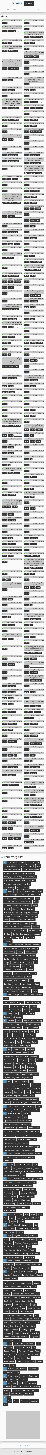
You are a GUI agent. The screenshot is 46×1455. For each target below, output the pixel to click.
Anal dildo (26, 884)
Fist (37, 1031)
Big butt (14, 930)
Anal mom (17, 884)
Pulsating (24, 1254)
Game (10, 319)
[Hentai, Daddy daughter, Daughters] (34, 677)
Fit (41, 1038)
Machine (32, 1193)
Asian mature (34, 870)
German (18, 1053)
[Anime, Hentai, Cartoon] (34, 105)
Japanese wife (21, 1128)
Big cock (7, 909)
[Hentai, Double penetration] (12, 224)
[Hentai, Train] (34, 316)
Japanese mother (10, 1120)
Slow (27, 1304)
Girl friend (12, 520)
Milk (33, 1182)
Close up (29, 962)
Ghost (10, 80)
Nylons (26, 1218)
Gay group (34, 102)
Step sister (25, 1294)
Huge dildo (8, 1095)
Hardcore (7, 1099)
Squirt (29, 1283)
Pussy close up (9, 1250)
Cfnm (28, 952)
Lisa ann (38, 1168)
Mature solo (25, 1200)
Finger (32, 1035)
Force (19, 1028)
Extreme (7, 1017)
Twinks (39, 1362)
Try (34, 1347)
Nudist (33, 1214)
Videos (24, 1379)
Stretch (6, 1319)
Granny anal (8, 1053)
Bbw (25, 173)
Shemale (24, 1275)
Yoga (9, 1401)
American (7, 873)
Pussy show (15, 1246)
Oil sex (20, 1232)
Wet (9, 1383)
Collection (12, 686)
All (33, 862)
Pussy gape (8, 1243)
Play (32, 435)
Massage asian (29, 1189)
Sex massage (35, 191)
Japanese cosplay (36, 37)
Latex (29, 1164)
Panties (32, 1250)
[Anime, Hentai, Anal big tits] (34, 413)
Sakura (33, 386)
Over (5, 1229)
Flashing (35, 1028)
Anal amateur (13, 232)
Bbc (32, 895)
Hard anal (15, 1103)
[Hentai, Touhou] (12, 451)
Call (12, 977)
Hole (21, 1092)
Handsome (36, 1085)
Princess (11, 337)
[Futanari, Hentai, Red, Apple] (12, 782)
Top (38, 1344)
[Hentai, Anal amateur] (12, 230)
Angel (25, 870)
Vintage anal (12, 724)
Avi (31, 625)
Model (29, 1204)
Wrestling (25, 1390)
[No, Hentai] (12, 577)
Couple (24, 980)
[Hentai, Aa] (12, 340)
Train (32, 319)
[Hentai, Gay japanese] (34, 153)
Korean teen (6, 507)
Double (12, 1003)
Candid (6, 959)
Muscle (13, 1196)
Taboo (6, 1351)
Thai (21, 1344)
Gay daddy (16, 1078)
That (28, 1347)
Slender (19, 1319)
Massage (32, 173)
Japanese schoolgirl (32, 1146)
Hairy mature (35, 1103)
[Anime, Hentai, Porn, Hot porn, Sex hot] (34, 584)
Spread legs (27, 1287)
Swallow (31, 1301)
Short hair (35, 1322)
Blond (10, 281)
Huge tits (17, 1095)
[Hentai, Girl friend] (12, 518)
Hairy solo (24, 1103)
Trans (37, 1351)
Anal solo (7, 870)
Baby (35, 902)
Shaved (39, 1275)
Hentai (4, 23)
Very (36, 1376)
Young (16, 1401)
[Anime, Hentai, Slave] (34, 439)
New (20, 1214)
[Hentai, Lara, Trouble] (34, 206)
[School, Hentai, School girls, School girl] (12, 254)
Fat (5, 1035)
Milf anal (30, 1196)
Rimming (7, 1268)
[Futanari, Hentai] (34, 194)
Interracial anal (13, 276)
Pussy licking (29, 1257)
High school (12, 378)
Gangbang (30, 1049)
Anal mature (8, 880)
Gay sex (7, 1078)
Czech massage (9, 952)
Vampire (17, 281)
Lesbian (10, 1164)
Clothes (15, 991)
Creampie (36, 945)
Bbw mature (24, 934)
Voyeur (10, 1376)
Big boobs (17, 905)
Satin (24, 1301)
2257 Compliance (18, 1451)
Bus (33, 891)
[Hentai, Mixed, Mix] (12, 753)
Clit (36, 962)
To (10, 1354)
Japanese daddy (36, 743)
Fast (26, 1035)
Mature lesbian (9, 1211)
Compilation (28, 56)
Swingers (7, 1308)
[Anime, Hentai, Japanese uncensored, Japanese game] (12, 323)
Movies (21, 1204)
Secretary (36, 1297)
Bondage (13, 895)
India (23, 1106)
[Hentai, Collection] (12, 684)
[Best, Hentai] (34, 715)
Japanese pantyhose (11, 1150)
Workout (14, 1394)
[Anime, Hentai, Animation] (34, 273)
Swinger (12, 1283)
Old (36, 1225)
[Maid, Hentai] (34, 253)
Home (6, 1088)
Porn (32, 497)
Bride (32, 43)
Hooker (6, 1103)
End (16, 1013)
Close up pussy (22, 959)
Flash (23, 1024)
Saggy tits (28, 1319)
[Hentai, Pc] (12, 352)
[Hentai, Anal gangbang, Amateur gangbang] (34, 159)
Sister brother (9, 1315)
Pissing (25, 1243)
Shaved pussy (32, 1271)
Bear (14, 909)
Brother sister (26, 902)
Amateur (22, 866)
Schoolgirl (25, 1326)
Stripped (7, 1329)
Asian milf (16, 870)
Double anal (35, 1010)
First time (7, 1038)
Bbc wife (25, 923)
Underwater (8, 1372)
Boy (32, 706)
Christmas (7, 973)
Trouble (37, 208)
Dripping (17, 995)
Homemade (15, 1088)
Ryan (36, 1261)
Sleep (32, 1275)
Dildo (6, 998)
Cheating (33, 959)
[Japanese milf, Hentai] (34, 553)
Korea (10, 1154)
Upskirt (10, 1369)
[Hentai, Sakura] (34, 384)
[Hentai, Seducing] (34, 236)
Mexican (22, 1196)
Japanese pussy (9, 1139)
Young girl (34, 1401)
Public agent (31, 1239)
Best (25, 718)
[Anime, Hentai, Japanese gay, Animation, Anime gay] (12, 136)
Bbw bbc (17, 927)
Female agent (25, 1045)
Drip (19, 1010)
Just (5, 1131)
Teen (9, 1344)
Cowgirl (30, 970)
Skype (34, 1304)
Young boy (24, 1401)
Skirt (21, 1312)
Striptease (7, 1304)
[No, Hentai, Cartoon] (34, 709)
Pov (17, 1239)
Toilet (16, 1344)
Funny (34, 1042)
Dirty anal (29, 1003)
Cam (22, 962)
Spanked (13, 1322)
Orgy (27, 1229)
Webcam (7, 1387)
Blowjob (7, 898)
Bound (33, 923)
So (20, 1322)
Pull (31, 1254)
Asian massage (13, 68)
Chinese (28, 945)
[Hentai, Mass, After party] (12, 535)
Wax (20, 1394)
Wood (32, 574)
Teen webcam (9, 1362)
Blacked (7, 902)
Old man (34, 1229)
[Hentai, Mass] (12, 826)
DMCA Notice (29, 1451)
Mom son (20, 1182)
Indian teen (17, 1110)
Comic (33, 226)
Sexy (18, 1315)
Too (17, 1358)
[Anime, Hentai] (34, 88)
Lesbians (33, 1171)
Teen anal (22, 1351)
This (10, 120)
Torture (26, 1362)
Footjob (27, 1028)
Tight (16, 1347)
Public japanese (36, 295)
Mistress (37, 1204)
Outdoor (20, 1229)
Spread (15, 1271)
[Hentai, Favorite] (12, 88)
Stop (23, 1308)
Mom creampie (19, 1179)
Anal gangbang (35, 163)
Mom (10, 1179)
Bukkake (22, 909)
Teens (13, 1365)
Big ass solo (21, 920)
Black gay (33, 916)
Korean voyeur (27, 1154)
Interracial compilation (31, 1110)
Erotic (22, 1013)
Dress (6, 1006)
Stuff (9, 1271)
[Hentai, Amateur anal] (34, 765)
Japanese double (36, 805)
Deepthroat (15, 1006)
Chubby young (25, 991)
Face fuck (26, 1042)
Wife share (29, 1394)
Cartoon (39, 108)
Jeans (11, 1131)
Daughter (25, 1006)
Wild (20, 1387)
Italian (39, 1106)
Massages (7, 1200)
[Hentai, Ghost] (12, 78)
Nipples (21, 1221)
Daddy (37, 1003)
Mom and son (6, 426)
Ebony (10, 1013)
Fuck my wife (33, 1038)
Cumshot (7, 970)
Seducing (33, 238)
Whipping (36, 1387)
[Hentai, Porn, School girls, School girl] (34, 493)
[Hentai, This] (34, 486)
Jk (31, 459)
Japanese (26, 1113)
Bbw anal (15, 902)
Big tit (27, 937)
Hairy (9, 1081)
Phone (6, 1246)
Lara (32, 208)
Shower (6, 1290)
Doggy (33, 1006)
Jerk (21, 1146)
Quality (15, 120)
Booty (6, 930)
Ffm (15, 1035)
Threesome (30, 1344)
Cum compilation (19, 970)
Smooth (7, 1279)
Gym (31, 1053)
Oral (5, 1232)
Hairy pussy (36, 1092)
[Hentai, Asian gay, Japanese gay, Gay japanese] (12, 27)
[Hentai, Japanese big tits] (34, 259)
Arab (28, 862)
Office (12, 1229)
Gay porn (19, 1056)
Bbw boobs (35, 934)
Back (6, 937)
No (3, 179)
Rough (21, 1268)
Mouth (6, 1207)
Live (5, 1171)
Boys (12, 937)
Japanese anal (13, 155)
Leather (21, 1168)
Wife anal (27, 1387)
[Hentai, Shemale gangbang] (12, 547)
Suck (30, 1315)
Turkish (30, 1354)
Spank (16, 1304)
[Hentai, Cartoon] (34, 123)
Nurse (6, 1221)
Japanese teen (7, 309)
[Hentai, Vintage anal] (12, 721)
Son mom (7, 1333)
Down (26, 1010)
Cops (29, 984)
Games (11, 514)
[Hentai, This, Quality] (12, 117)
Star (11, 1326)
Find (29, 1024)
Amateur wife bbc (10, 866)
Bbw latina (17, 916)
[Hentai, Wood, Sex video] (34, 571)
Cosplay (30, 966)
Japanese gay (13, 51)
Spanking (7, 1275)
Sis (35, 1287)
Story (33, 1290)
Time (23, 1347)
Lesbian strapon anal (11, 1175)
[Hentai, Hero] (12, 727)
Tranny (13, 1351)
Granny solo (31, 1067)
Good (24, 1074)
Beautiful (7, 916)
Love (35, 1164)
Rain (28, 1268)
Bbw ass (31, 920)
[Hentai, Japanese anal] (12, 153)
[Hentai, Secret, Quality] (12, 241)
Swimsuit (16, 1308)
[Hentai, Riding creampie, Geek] (12, 469)
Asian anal (31, 880)
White (6, 1394)
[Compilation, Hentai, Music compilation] (34, 53)
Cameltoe (7, 984)
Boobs (10, 891)
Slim (13, 1319)
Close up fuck (18, 973)
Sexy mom (34, 1337)
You (5, 1404)
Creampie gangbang (23, 977)
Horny (25, 1095)
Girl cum (7, 1070)
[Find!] (37, 9)
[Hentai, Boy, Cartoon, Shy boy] (34, 702)
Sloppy (11, 447)
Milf (5, 1182)
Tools (6, 1365)
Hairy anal (7, 1092)
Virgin (23, 1376)
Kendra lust (8, 1161)
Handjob (17, 1081)
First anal (14, 1045)
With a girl (16, 1390)
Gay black (32, 1070)
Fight (18, 1042)
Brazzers (22, 898)
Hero (10, 730)
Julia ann (20, 1135)
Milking (16, 1200)
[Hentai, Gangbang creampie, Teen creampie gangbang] (12, 585)
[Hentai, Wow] (12, 597)
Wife (14, 1383)
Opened (17, 1225)
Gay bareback (27, 1078)
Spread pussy (25, 1297)
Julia (34, 1139)
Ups (16, 1369)
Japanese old (34, 1131)
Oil (31, 1225)
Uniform (23, 1369)
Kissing (6, 1157)
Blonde (35, 912)
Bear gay (30, 909)
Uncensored (12, 741)
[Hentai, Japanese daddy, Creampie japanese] (34, 740)
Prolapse (33, 1243)
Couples (39, 343)
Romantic (12, 625)
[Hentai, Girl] (12, 40)
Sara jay (7, 1297)
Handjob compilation (30, 1099)
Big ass (27, 891)
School (4, 258)
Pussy (25, 1236)
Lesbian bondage (15, 1171)
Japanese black (13, 161)
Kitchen (38, 1154)
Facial (6, 1031)
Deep (32, 995)
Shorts (6, 1337)
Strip (36, 1315)
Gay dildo (23, 1070)
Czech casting (31, 973)
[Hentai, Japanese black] (12, 158)
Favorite (11, 90)
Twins (19, 1362)
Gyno (25, 1053)
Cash (18, 987)
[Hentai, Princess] (12, 334)
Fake (31, 1031)
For (17, 1024)
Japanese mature (29, 653)
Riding (10, 1261)
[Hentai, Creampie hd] (12, 765)
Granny (15, 1049)
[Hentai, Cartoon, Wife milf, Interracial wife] (12, 213)
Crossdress (37, 987)
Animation (34, 120)
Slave (38, 441)
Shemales (24, 1337)
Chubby (35, 948)
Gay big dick (23, 1060)
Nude (40, 1214)
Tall (5, 1354)
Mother (12, 1182)
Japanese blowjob (27, 1150)
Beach (21, 895)
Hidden (24, 1081)
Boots (15, 898)
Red (17, 785)
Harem (15, 179)
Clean (6, 955)
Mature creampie (10, 1204)
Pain (29, 1246)
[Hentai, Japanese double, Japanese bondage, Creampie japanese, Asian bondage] (34, 800)
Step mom (21, 1283)
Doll (14, 1010)
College (36, 984)
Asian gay (12, 31)
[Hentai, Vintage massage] (34, 129)
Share (17, 1326)
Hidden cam (8, 1085)
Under (17, 1372)
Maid (26, 256)
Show (20, 1290)
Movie (16, 1193)
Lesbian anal (20, 1164)
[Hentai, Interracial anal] (12, 273)
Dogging (20, 1003)
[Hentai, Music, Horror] (34, 814)
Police (25, 1250)
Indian (10, 1106)
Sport (6, 1301)
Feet (32, 1020)
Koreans (31, 1157)
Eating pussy (17, 1017)
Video (18, 1379)
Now (26, 1214)
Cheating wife (9, 987)
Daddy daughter (36, 680)
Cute (13, 959)
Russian (17, 1261)
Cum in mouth (30, 955)
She (32, 1294)
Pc (15, 319)
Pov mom (18, 1257)
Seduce (37, 1319)
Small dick (35, 1333)
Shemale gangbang (15, 550)
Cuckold (15, 948)
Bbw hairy (22, 930)
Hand (29, 1088)
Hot (23, 1088)
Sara (33, 1326)
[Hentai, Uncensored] (12, 739)
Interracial (30, 1106)
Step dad (14, 1312)
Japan (26, 270)
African (25, 887)
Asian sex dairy (13, 108)
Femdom (11, 1020)
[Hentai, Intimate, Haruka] (34, 770)
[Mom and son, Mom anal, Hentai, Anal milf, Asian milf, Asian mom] (12, 421)
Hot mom (25, 1085)
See (38, 1294)
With (14, 1387)
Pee (17, 366)
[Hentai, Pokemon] (34, 358)
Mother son (15, 1207)
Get (23, 1067)
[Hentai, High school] (12, 376)
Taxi (23, 1354)
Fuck (13, 1028)
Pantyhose (33, 1236)
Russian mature (30, 1264)
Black (6, 895)
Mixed (10, 755)
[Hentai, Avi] (34, 622)
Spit (38, 1308)
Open (10, 1225)
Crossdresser (25, 948)
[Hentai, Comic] (34, 224)
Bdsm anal (8, 927)
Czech (34, 952)
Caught (6, 962)
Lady (23, 1175)
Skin (22, 1304)
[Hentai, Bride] (34, 40)
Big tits (30, 898)
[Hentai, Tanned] (12, 285)
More (17, 1186)
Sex (11, 1301)
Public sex (12, 775)
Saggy (24, 1315)
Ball (32, 937)
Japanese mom (9, 1117)
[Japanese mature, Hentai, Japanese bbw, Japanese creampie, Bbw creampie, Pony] (34, 648)
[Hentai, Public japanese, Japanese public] (34, 292)
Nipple (12, 1218)
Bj (15, 891)
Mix (15, 755)
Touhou (11, 453)
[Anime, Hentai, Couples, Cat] (34, 340)
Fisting (39, 1020)
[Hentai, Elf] (12, 614)
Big (27, 895)
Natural (13, 1221)
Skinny (14, 1279)
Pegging (18, 1243)
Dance (25, 995)
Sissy (6, 1287)
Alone (19, 887)
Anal (9, 862)
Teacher (16, 1354)
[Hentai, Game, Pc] (12, 316)
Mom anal (16, 426)
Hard (27, 1092)
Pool (37, 1254)
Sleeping (16, 1275)
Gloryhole (31, 1063)
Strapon (37, 1283)
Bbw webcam (9, 912)
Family (19, 1020)
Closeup (7, 948)
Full (10, 1035)
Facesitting (14, 1031)
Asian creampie (30, 877)
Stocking (16, 1294)
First (20, 1035)
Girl (10, 43)
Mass (10, 538)
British (25, 916)
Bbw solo (26, 905)
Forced (26, 1020)
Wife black (22, 1383)
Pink (39, 1239)
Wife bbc (34, 1390)
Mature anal (8, 1186)
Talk (32, 1362)
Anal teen (7, 884)
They (28, 1358)
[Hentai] (12, 20)
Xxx (9, 1397)
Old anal (12, 1232)
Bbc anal (32, 930)
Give (14, 1060)
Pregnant (17, 1236)
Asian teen (17, 873)
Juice (25, 1117)
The (22, 1358)
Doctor (39, 995)
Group (17, 1067)
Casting (20, 952)
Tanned (11, 287)
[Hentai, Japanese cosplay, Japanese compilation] (34, 33)
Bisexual (7, 923)
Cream (22, 984)
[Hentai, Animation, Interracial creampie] (34, 377)
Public (6, 1239)
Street (6, 1312)
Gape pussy (8, 1067)
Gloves (39, 1060)
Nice (5, 1218)
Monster (33, 477)
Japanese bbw (34, 1128)
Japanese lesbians (8, 203)
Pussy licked (8, 1257)
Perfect (16, 1254)
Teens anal (12, 822)
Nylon (10, 1214)
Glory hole (34, 1056)
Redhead (19, 1264)
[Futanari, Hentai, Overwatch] (12, 389)
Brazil (35, 905)
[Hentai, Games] (12, 512)
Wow (10, 599)
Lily (40, 1171)
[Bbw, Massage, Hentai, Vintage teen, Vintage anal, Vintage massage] (34, 168)
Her (31, 1081)
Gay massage (9, 1056)
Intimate (33, 773)
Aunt (38, 866)
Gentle (14, 1070)
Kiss (24, 1157)
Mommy (24, 1193)
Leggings (29, 1168)
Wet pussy (32, 1383)
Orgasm (25, 1225)
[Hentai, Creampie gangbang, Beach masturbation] (34, 80)
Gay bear (7, 1074)
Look (26, 1171)
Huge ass (36, 1088)
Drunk (10, 995)
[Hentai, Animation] (34, 117)
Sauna (17, 1301)
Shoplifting (15, 1337)
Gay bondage (33, 1074)
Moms (6, 1196)
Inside (16, 1106)
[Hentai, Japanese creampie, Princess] (34, 663)
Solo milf (17, 1333)
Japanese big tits (36, 262)
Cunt (23, 966)
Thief (11, 1358)
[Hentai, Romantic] (12, 622)
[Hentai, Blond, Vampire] (12, 279)
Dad (5, 1003)
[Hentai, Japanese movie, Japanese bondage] (34, 615)
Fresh (12, 1024)
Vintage (30, 1376)
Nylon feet (35, 1218)
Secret (11, 244)
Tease (30, 1351)
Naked (19, 1218)
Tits (5, 1347)
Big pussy (16, 923)
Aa (9, 343)
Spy (5, 1283)
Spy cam (15, 1297)
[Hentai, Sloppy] (12, 445)
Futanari (27, 197)
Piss (12, 1239)
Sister (23, 1271)
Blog (17, 3)
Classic (6, 977)
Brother (19, 912)
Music (32, 817)
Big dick (27, 912)
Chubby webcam (16, 955)
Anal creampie (9, 887)
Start (5, 1326)
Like (14, 1168)
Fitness (15, 1038)
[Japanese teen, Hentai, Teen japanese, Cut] (12, 306)
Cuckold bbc (26, 987)
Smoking (7, 1294)
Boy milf (19, 937)
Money (18, 1189)
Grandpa (16, 1074)
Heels (32, 1095)
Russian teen (8, 1264)
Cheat (35, 991)
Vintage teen (8, 1379)
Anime (26, 90)
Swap (6, 1322)
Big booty (7, 905)
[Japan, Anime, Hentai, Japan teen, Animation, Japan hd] (34, 266)
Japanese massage (11, 1124)
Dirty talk (7, 1010)
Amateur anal (35, 767)
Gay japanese (35, 155)
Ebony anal (30, 1013)
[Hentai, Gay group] (34, 99)
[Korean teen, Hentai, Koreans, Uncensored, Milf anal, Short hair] (12, 502)
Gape (22, 1049)
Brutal (6, 920)
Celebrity (15, 962)
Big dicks (7, 934)
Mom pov (25, 1207)
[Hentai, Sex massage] (34, 188)
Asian (15, 862)
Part (23, 1246)
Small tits (25, 1333)
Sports (31, 1329)
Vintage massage (36, 131)
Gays (16, 1063)
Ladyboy (7, 1168)
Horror (38, 817)
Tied (10, 1347)
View (16, 1376)
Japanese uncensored (33, 1135)
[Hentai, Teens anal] (12, 820)
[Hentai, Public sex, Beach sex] (12, 771)
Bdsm (40, 891)
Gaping (23, 1063)
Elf (9, 617)
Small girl (26, 1322)
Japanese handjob (36, 568)
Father (23, 1038)
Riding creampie (14, 473)
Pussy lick (7, 1254)
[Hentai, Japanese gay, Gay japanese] (12, 47)
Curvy (16, 984)
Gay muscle (8, 1063)
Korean (17, 1154)
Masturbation (9, 1189)
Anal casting (17, 877)
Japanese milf (28, 556)
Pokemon (34, 360)
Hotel (16, 1092)
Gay (9, 1049)
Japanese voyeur (10, 1143)
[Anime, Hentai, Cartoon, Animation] (34, 426)
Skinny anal (29, 1312)
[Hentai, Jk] (34, 456)
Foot (5, 1024)
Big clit (15, 934)
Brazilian (36, 927)
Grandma (7, 1060)
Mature (39, 1179)
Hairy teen (17, 1099)
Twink (37, 1354)
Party (9, 1236)
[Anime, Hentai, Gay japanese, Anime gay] (12, 635)
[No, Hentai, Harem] (12, 176)
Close (10, 945)
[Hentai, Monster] (34, 474)
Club (31, 980)
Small (14, 1290)
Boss (13, 920)
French (6, 1028)
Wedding (7, 1390)
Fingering (36, 1024)
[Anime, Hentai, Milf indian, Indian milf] (34, 791)
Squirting (24, 1329)
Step (19, 1287)
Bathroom (26, 927)
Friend (6, 1045)
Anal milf (31, 866)
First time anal (9, 1042)
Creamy (7, 991)
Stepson (15, 1329)
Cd (10, 966)
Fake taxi (24, 1031)
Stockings (31, 1308)
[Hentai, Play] (34, 433)
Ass (38, 862)
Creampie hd (13, 767)
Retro (15, 1268)
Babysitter (7, 941)
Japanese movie (36, 619)
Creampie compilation (12, 980)
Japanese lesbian (22, 1131)
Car (5, 966)
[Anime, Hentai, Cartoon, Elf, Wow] (12, 835)
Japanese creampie (11, 1146)
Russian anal (26, 1261)
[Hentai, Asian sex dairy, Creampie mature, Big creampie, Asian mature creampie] (12, 102)
